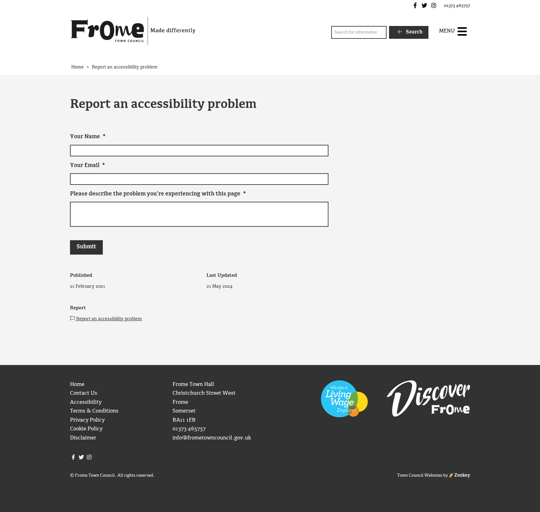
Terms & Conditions (94, 411)
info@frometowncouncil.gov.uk (211, 438)
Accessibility (86, 402)
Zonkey (461, 475)
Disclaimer (83, 438)
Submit (86, 247)
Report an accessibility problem (108, 319)
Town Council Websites (419, 475)
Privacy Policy (87, 420)
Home (77, 385)
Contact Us (83, 393)
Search (413, 32)
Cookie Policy (86, 429)
